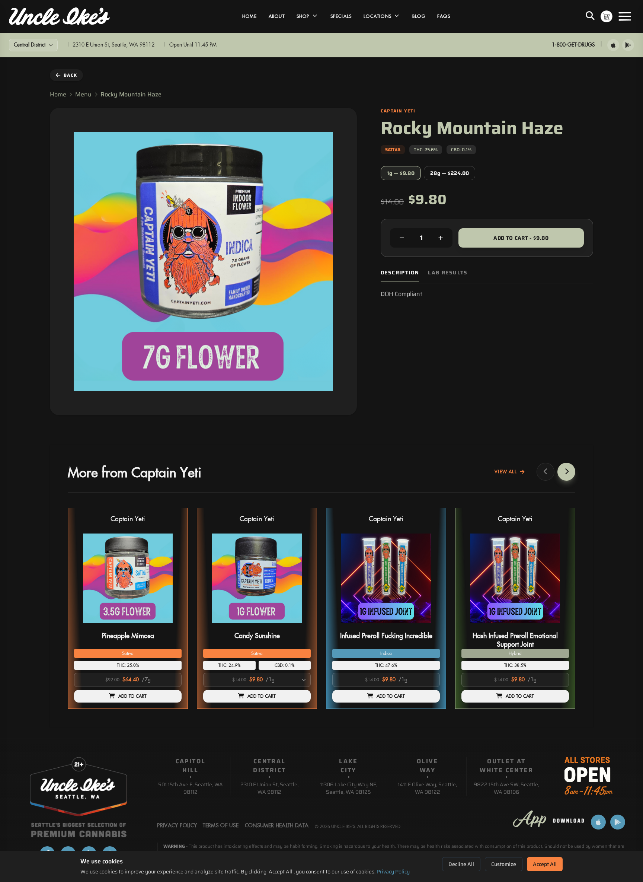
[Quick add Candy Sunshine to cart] (298, 626)
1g (401, 173)
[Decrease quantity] (402, 238)
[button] (128, 608)
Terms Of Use (221, 826)
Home (249, 16)
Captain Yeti (128, 519)
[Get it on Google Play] (628, 45)
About (277, 16)
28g (449, 173)
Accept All (545, 864)
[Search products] (590, 16)
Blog (418, 16)
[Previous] (545, 472)
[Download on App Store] (613, 45)
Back (70, 75)
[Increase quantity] (441, 238)
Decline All (461, 864)
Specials (341, 16)
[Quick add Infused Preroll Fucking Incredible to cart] (427, 626)
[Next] (566, 472)
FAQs (443, 16)
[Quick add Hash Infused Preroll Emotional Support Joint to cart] (557, 626)
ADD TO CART (132, 696)
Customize (503, 864)
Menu (83, 94)
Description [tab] (400, 273)
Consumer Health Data (277, 826)
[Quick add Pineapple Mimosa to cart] (169, 626)
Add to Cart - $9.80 (521, 238)
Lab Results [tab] (447, 273)
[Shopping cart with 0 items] (606, 16)
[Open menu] (624, 16)
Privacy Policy (393, 871)
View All (506, 471)
